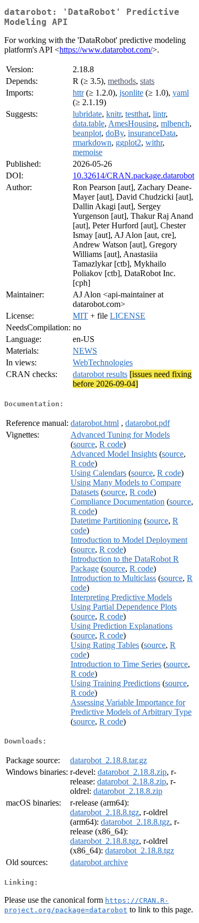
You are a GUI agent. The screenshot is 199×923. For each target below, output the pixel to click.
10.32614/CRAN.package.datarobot (133, 175)
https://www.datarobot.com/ (105, 49)
